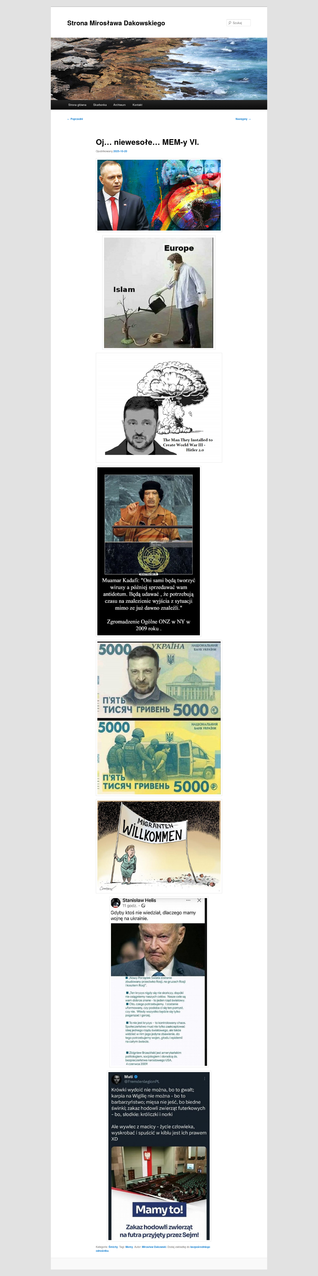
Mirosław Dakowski (154, 1247)
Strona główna (77, 105)
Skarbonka (100, 105)
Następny (243, 119)
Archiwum (119, 105)
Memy (129, 1247)
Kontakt (137, 105)
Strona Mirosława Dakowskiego (116, 22)
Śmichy (113, 1247)
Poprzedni (75, 119)
